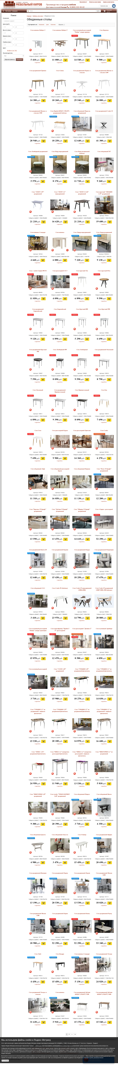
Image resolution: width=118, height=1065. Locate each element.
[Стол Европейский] (60, 322)
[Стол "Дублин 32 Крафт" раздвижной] (60, 522)
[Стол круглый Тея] (82, 281)
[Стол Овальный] (38, 403)
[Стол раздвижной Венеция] (38, 886)
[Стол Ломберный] (82, 362)
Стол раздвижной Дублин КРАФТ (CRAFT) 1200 (82, 993)
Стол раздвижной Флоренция (104, 550)
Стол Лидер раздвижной (104, 232)
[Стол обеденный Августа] (60, 845)
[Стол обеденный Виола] (104, 807)
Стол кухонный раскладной (38, 669)
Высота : (7, 30)
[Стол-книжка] (60, 243)
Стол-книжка (60, 232)
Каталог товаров (11, 11)
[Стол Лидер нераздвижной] (82, 243)
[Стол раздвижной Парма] (60, 886)
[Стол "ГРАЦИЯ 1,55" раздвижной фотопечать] (60, 724)
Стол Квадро (60, 954)
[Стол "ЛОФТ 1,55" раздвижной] (38, 205)
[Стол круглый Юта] (104, 281)
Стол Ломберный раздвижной (37, 151)
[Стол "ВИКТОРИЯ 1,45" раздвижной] (38, 807)
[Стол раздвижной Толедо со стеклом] (38, 1005)
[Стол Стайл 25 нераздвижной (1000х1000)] (82, 601)
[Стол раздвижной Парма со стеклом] (82, 83)
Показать (19, 59)
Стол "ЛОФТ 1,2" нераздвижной (60, 193)
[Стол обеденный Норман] (82, 482)
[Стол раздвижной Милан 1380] (38, 926)
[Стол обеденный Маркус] (82, 807)
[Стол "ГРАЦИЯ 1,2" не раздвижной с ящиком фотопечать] (104, 724)
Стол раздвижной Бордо (82, 550)
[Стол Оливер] (82, 845)
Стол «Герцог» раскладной (104, 509)
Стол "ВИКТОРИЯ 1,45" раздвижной (38, 795)
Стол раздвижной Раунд (104, 913)
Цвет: (4, 48)
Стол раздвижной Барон (60, 913)
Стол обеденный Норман (82, 469)
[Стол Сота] (38, 441)
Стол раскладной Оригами (82, 430)
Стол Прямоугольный (82, 390)
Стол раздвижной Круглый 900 (38, 350)
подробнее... (38, 62)
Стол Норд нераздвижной (60, 151)
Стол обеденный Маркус (82, 794)
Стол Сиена (60, 70)
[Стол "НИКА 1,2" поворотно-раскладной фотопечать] (60, 767)
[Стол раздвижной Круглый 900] (38, 362)
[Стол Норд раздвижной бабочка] (82, 164)
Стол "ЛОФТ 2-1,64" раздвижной (82, 193)
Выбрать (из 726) (12, 50)
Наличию (53, 24)
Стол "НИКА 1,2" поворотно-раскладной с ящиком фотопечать (82, 754)
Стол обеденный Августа (60, 835)
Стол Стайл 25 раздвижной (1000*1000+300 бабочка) (104, 589)
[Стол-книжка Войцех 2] (38, 43)
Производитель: (8, 53)
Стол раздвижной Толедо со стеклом (38, 993)
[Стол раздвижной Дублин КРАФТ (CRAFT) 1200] (82, 1005)
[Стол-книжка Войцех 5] (60, 43)
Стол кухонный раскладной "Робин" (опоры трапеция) (38, 629)
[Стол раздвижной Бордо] (82, 560)
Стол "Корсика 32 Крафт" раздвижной (38, 510)
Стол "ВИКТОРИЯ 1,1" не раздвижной (104, 753)
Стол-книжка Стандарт (37, 232)
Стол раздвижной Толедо (104, 954)
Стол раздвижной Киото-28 (38, 550)
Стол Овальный (38, 390)
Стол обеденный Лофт (38, 469)
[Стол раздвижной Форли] (82, 886)
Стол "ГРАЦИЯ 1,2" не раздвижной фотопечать (82, 710)
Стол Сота (38, 430)
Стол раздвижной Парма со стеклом (82, 71)
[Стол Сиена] (60, 83)
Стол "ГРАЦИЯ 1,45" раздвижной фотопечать (82, 670)
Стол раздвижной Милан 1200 (104, 874)
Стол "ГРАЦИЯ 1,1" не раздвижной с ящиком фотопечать (37, 711)
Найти (98, 11)
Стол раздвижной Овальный (104, 349)
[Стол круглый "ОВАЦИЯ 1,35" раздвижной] (104, 205)
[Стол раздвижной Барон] (60, 926)
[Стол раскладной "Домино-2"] (82, 641)
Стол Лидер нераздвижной (82, 232)
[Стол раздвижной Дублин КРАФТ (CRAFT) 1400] (104, 1005)
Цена (6, 24)
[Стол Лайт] (38, 965)
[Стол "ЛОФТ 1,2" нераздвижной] (60, 205)
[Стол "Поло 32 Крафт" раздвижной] (104, 482)
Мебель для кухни (38, 16)
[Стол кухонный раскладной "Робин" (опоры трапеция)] (38, 641)
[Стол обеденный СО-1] (38, 601)
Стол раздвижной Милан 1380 (38, 914)
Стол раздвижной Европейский (38, 310)
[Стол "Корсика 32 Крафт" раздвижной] (38, 522)
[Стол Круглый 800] (82, 322)
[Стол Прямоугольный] (82, 403)
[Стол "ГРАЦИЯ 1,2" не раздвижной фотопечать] (82, 724)
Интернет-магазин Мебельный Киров (22, 5)
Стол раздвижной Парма (60, 873)
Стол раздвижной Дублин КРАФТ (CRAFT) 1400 (104, 993)
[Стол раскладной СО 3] (60, 281)
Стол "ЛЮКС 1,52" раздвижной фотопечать (38, 753)
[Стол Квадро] (60, 965)
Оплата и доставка (95, 2)
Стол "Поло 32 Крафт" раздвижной (104, 470)
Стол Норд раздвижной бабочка (82, 152)
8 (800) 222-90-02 (76, 7)
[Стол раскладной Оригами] (82, 441)
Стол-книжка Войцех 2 (37, 30)
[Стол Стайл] (104, 441)
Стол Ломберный (82, 349)
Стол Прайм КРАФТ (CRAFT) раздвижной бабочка (59, 112)
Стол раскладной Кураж (60, 430)
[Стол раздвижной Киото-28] (38, 560)
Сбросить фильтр (10, 59)
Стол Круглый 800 (82, 309)
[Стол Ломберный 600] (60, 362)
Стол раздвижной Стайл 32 (104, 111)
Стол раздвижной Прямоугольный (60, 391)
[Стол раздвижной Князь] (82, 926)
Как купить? (83, 2)
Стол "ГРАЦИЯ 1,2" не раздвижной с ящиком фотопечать (104, 711)
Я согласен (5, 1060)
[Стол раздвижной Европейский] (38, 322)
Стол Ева (104, 390)
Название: (6, 18)
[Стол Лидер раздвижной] (104, 243)
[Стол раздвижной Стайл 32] (104, 124)
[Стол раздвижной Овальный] (104, 362)
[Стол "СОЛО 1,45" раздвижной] (60, 682)
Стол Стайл (104, 430)
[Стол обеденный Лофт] (38, 482)
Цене (47, 24)
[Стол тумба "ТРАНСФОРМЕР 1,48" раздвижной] (60, 807)
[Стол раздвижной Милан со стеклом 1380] (38, 124)
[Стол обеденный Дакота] (38, 845)
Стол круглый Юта (104, 271)
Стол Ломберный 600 (60, 349)
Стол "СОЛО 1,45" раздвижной (60, 670)
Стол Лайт (37, 954)
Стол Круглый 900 (104, 309)
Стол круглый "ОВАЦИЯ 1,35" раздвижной (104, 193)
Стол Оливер (82, 835)
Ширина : (7, 36)
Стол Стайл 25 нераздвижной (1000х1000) (82, 589)
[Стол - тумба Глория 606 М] (38, 281)
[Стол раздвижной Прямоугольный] (60, 403)
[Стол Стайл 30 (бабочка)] (60, 601)
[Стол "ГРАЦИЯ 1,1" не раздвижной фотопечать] (104, 682)
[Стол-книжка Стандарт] (38, 243)
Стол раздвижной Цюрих (104, 835)
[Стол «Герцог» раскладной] (104, 522)
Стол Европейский (60, 309)
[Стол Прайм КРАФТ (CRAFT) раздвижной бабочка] (60, 124)
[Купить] (42, 60)
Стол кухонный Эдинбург (104, 628)
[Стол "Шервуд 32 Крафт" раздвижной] (82, 522)
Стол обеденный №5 (104, 151)
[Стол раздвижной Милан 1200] (104, 886)
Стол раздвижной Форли (82, 873)
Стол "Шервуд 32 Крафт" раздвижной (82, 510)
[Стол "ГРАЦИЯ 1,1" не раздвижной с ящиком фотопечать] (38, 724)
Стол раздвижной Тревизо (38, 70)
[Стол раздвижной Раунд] (104, 926)
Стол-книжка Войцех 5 (60, 30)
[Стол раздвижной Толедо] (104, 965)
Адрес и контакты (108, 2)
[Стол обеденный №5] (104, 164)
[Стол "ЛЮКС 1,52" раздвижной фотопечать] (38, 767)
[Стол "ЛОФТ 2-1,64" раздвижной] (82, 205)
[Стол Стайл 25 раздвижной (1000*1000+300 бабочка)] (104, 601)
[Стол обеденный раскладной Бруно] (60, 482)
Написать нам (104, 6)
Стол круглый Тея (82, 271)
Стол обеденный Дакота (38, 835)
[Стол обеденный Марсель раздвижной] (82, 124)
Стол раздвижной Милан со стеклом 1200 (104, 71)
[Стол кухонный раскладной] (38, 682)
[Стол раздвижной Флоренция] (104, 560)
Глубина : (7, 42)
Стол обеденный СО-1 (38, 588)
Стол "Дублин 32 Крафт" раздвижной (60, 510)
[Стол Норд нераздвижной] (60, 164)
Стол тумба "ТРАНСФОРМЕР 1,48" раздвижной (60, 795)
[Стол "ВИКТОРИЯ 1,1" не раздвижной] (104, 767)
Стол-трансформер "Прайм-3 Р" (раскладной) (60, 629)
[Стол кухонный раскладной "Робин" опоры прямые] (82, 43)
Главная (29, 16)
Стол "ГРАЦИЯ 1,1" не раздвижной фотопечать (104, 670)
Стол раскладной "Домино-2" (82, 628)
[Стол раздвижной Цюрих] (104, 845)
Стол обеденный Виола (104, 794)
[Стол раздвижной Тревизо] (38, 83)
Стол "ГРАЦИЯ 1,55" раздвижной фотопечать (60, 710)
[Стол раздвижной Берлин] (60, 560)
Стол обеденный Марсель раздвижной (82, 112)
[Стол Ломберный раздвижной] (38, 164)
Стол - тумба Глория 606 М (37, 271)
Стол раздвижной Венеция (37, 873)
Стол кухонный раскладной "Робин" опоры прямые (82, 31)
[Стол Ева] (104, 403)
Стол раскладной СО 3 (60, 271)
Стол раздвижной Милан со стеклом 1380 (38, 112)
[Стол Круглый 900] (104, 322)
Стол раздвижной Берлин (60, 550)
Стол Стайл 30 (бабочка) (60, 588)
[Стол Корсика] (104, 43)
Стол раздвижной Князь (82, 913)
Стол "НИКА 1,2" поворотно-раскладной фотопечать (59, 753)
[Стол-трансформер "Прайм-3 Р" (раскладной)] (60, 641)
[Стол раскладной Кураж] (60, 441)
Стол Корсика (104, 30)
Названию (41, 24)
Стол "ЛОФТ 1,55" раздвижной (38, 193)
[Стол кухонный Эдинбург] (104, 641)
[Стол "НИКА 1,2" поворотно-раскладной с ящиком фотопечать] (82, 767)
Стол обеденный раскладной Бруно (60, 470)
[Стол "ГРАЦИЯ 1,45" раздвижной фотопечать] (82, 682)
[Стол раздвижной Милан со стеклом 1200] (104, 83)
